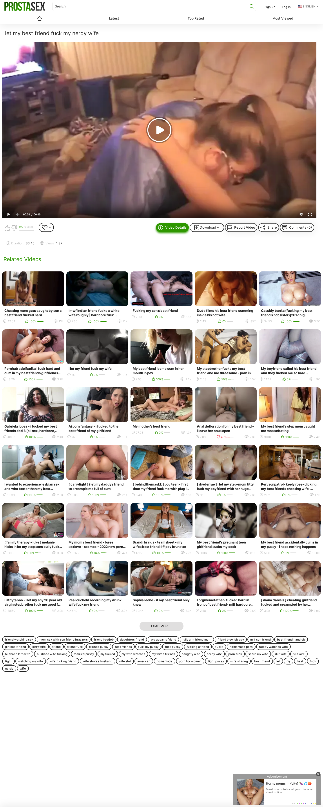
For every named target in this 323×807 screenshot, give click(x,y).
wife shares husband (97, 661)
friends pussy (98, 646)
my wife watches (133, 654)
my (289, 661)
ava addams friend (163, 639)
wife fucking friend (62, 661)
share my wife (258, 654)
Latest (114, 18)
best (300, 661)
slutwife (299, 654)
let (278, 661)
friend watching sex (19, 639)
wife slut (125, 661)
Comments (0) (300, 227)
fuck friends (123, 646)
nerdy (9, 668)
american (143, 661)
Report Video (244, 227)
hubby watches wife (273, 646)
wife (23, 668)
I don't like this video (14, 228)
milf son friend (260, 639)
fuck (313, 661)
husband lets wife (18, 654)
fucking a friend (198, 646)
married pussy (84, 654)
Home (39, 18)
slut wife (280, 654)
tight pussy (216, 661)
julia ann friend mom (197, 639)
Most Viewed (282, 18)
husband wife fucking (52, 654)
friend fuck (75, 646)
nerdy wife (214, 654)
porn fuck (235, 654)
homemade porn (241, 646)
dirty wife (39, 646)
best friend (262, 661)
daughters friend (132, 639)
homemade (164, 661)
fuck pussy (172, 646)
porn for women (190, 661)
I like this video (7, 228)
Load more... (161, 626)
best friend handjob (291, 639)
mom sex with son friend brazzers (64, 639)
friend (56, 646)
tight (8, 661)
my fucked (107, 654)
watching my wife (30, 661)
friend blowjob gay (231, 639)
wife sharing (239, 661)
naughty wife (191, 654)
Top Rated (196, 18)
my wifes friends (163, 654)
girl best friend (15, 646)
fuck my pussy (148, 646)
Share (272, 227)
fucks (219, 646)
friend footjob (104, 639)
